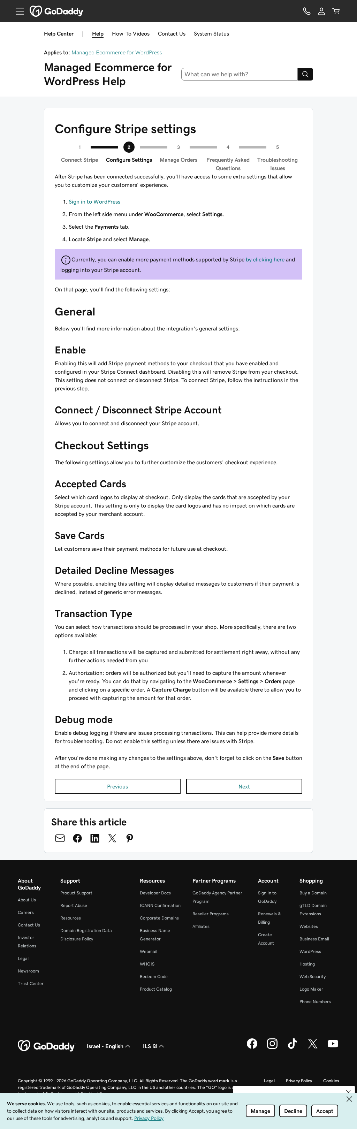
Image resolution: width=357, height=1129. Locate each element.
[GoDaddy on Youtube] (333, 1048)
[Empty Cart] (336, 11)
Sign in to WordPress (94, 201)
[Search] (305, 74)
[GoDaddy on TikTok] (292, 1048)
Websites (308, 926)
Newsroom (28, 971)
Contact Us (171, 33)
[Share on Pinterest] (129, 838)
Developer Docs (155, 893)
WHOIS (147, 964)
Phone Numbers (315, 1001)
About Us (27, 900)
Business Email (314, 939)
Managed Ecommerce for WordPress (116, 52)
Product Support (76, 893)
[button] (348, 1092)
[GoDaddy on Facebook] (252, 1048)
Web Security (312, 976)
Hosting (307, 964)
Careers (26, 912)
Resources (70, 918)
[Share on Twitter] (112, 838)
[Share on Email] (60, 838)
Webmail (148, 951)
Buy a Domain (313, 893)
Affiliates (201, 926)
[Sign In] (321, 11)
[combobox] (239, 74)
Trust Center (31, 983)
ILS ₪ (150, 1046)
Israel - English (105, 1046)
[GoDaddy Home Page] (47, 1046)
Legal (23, 958)
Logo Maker (311, 989)
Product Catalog (156, 989)
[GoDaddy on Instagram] (272, 1048)
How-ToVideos (131, 33)
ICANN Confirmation (160, 905)
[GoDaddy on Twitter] (312, 1048)
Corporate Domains (159, 918)
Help (98, 33)
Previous (117, 786)
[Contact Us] (306, 11)
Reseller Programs (210, 913)
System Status (211, 33)
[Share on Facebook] (77, 838)
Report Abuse (73, 905)
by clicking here (265, 259)
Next (244, 786)
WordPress (310, 951)
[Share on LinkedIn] (95, 838)
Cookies (331, 1080)
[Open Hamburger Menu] (17, 11)
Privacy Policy (299, 1080)
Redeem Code (154, 976)
